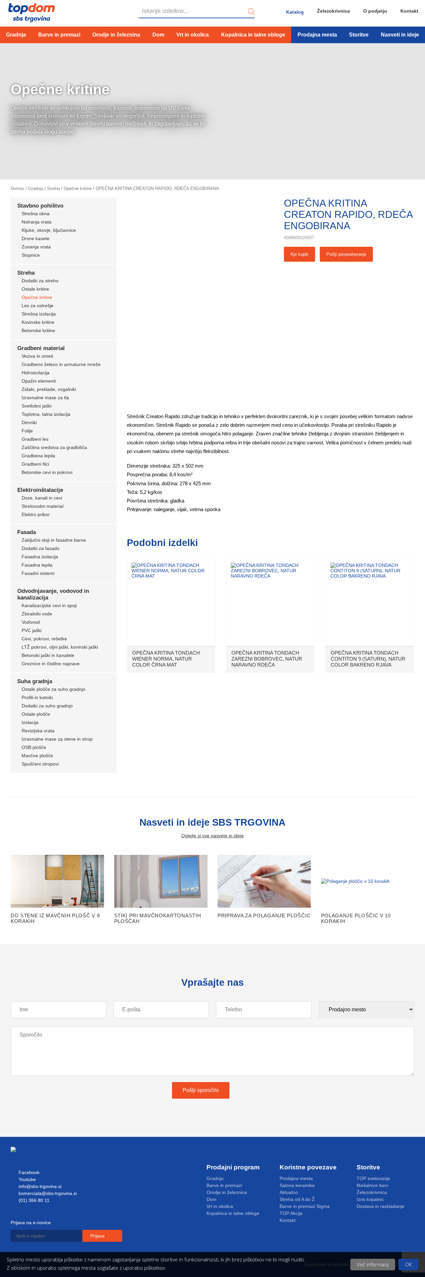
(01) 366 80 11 (33, 1200)
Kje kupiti (299, 254)
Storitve (359, 35)
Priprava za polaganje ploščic (263, 915)
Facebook (28, 1172)
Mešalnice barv (372, 1185)
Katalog (295, 12)
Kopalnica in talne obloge (253, 35)
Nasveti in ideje (400, 35)
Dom (158, 35)
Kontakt (409, 11)
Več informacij (372, 1264)
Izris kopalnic (370, 1199)
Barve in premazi (59, 35)
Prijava (98, 1235)
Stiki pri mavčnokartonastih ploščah (157, 918)
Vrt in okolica (192, 35)
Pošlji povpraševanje (346, 254)
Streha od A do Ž (297, 1199)
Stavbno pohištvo (40, 206)
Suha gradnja (34, 681)
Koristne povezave (308, 1167)
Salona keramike (297, 1185)
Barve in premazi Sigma (305, 1206)
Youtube (26, 1179)
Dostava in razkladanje (380, 1206)
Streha (53, 188)
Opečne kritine (78, 188)
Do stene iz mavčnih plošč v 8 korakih (55, 918)
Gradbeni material (41, 348)
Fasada (26, 532)
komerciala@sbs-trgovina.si (47, 1193)
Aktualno (289, 1192)
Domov (17, 188)
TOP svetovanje (373, 1178)
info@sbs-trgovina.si (39, 1186)
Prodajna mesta (317, 35)
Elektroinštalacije (40, 490)
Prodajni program (233, 1167)
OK (408, 1264)
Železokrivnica (333, 11)
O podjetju (375, 11)
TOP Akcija (291, 1213)
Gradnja (16, 35)
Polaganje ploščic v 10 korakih (356, 918)
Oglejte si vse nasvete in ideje (212, 835)
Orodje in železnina (116, 35)
